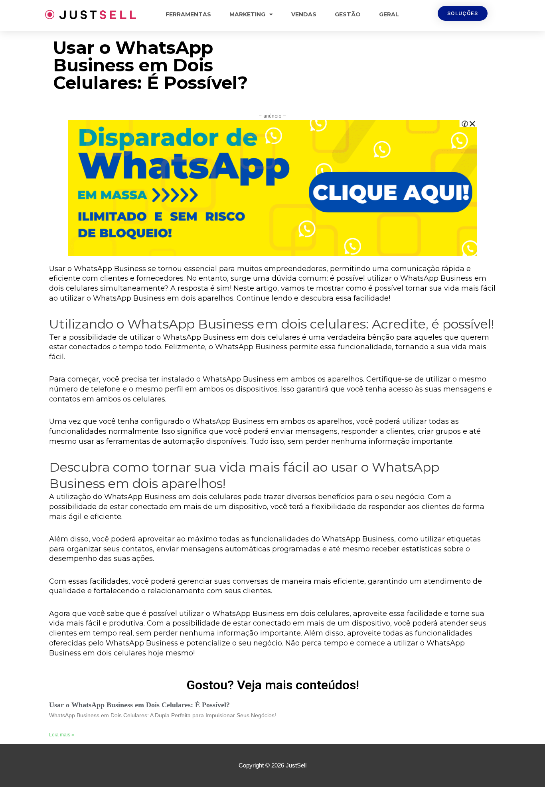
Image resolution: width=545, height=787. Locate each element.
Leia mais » (61, 735)
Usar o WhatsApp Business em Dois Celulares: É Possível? (139, 705)
